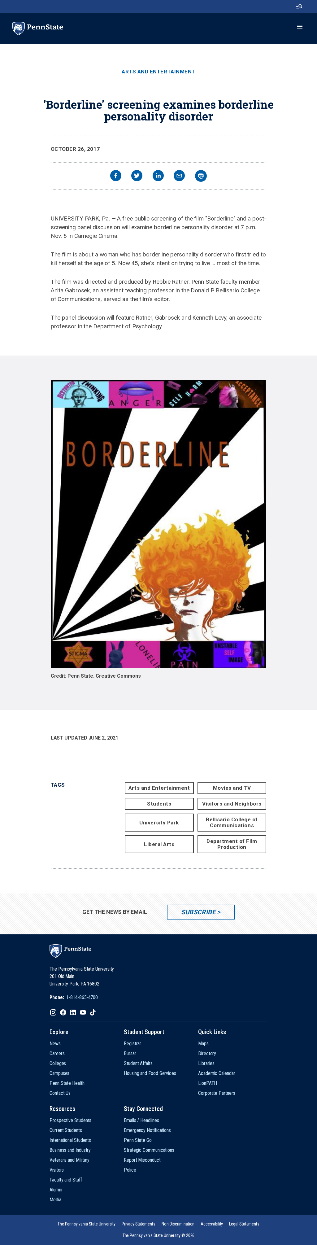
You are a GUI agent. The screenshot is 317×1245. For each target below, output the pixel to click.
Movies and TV (232, 788)
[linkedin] (158, 176)
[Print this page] (201, 176)
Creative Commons (118, 676)
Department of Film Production (231, 844)
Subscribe (198, 912)
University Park (159, 822)
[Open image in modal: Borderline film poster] (159, 524)
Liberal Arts (159, 844)
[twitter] (136, 176)
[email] (179, 176)
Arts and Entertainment (158, 72)
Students (159, 804)
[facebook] (115, 176)
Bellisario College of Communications (232, 822)
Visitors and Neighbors (231, 804)
